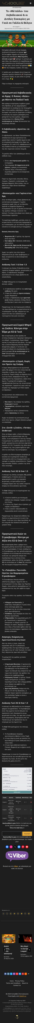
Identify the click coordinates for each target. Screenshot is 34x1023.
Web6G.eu (22, 996)
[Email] (18, 913)
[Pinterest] (28, 913)
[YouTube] (17, 974)
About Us (25, 983)
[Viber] (14, 974)
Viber (16, 866)
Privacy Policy (19, 981)
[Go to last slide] (4, 950)
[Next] (29, 950)
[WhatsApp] (10, 913)
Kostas (7, 956)
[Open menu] (30, 3)
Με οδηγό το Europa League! (24, 948)
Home (12, 981)
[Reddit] (25, 913)
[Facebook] (3, 913)
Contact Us (17, 985)
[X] (7, 913)
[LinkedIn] (21, 913)
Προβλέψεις (17, 7)
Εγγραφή (27, 834)
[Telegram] (14, 913)
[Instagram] (8, 974)
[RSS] (26, 974)
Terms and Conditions (13, 983)
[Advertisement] (17, 889)
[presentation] (8, 938)
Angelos (17, 26)
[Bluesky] (20, 974)
